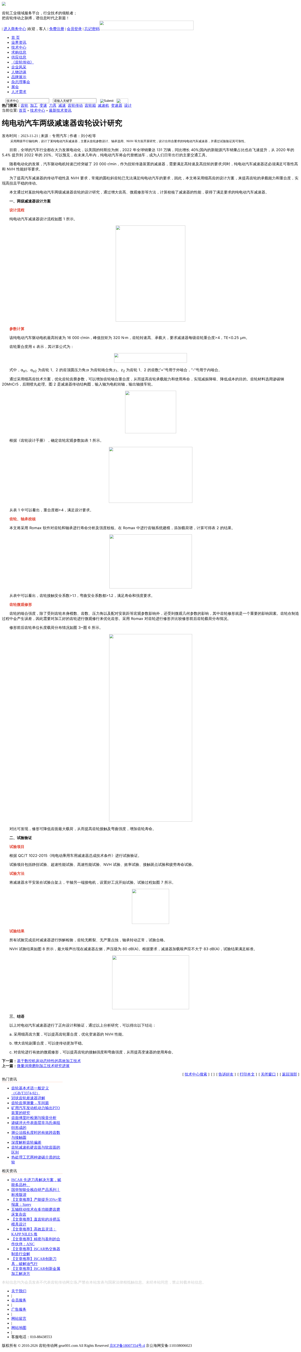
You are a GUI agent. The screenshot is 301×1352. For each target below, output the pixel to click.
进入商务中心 (15, 29)
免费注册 (56, 29)
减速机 (103, 105)
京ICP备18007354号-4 (127, 1346)
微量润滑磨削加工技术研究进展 (43, 1066)
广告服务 (18, 1309)
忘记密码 (91, 29)
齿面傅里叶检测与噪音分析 (33, 1118)
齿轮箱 (90, 105)
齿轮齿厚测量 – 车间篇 (30, 1103)
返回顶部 (289, 1074)
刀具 (52, 105)
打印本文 (247, 1074)
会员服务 (18, 1300)
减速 (62, 105)
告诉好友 (226, 1074)
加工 (34, 105)
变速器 (116, 105)
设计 (128, 105)
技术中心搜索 (196, 1074)
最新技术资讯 (60, 110)
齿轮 (24, 105)
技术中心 (37, 110)
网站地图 (18, 1328)
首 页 (15, 37)
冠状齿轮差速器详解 (28, 1098)
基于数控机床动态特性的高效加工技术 (49, 1061)
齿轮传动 (75, 105)
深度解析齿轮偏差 (26, 1142)
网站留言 (18, 1318)
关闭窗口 (268, 1074)
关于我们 (18, 1291)
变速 (43, 105)
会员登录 (74, 29)
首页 (22, 110)
